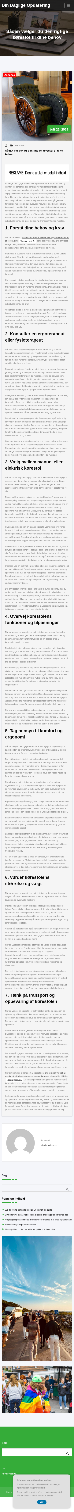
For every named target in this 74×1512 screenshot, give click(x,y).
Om (3, 1468)
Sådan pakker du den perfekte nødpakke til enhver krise (30, 1229)
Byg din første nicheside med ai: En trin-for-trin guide (28, 1209)
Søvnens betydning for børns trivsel (20, 1224)
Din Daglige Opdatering (26, 5)
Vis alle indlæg (47, 1145)
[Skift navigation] (68, 6)
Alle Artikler (20, 145)
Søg (4, 1175)
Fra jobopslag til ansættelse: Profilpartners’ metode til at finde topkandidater (38, 1219)
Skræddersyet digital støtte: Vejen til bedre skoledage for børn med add (36, 1214)
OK (41, 1502)
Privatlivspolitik (9, 1473)
